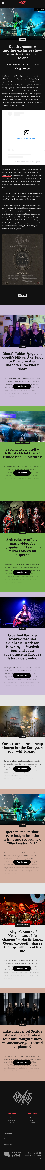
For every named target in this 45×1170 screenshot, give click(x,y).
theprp (37, 79)
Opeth (22, 295)
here (7, 211)
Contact (33, 1122)
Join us (32, 1118)
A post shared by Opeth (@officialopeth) (27, 162)
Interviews (22, 925)
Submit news (33, 1120)
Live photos (22, 442)
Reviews (12, 1122)
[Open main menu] (41, 3)
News (22, 40)
